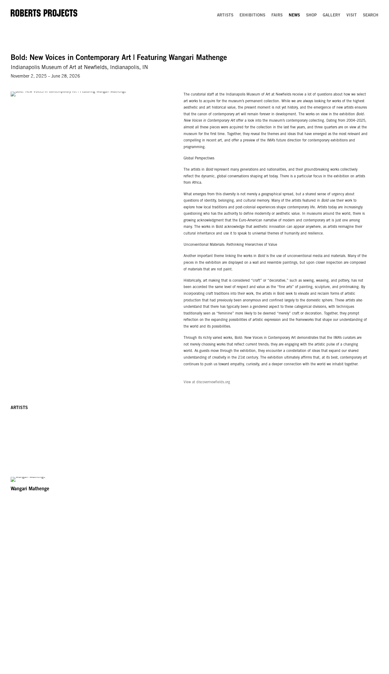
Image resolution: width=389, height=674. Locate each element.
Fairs (277, 15)
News (294, 15)
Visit (351, 15)
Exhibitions (252, 15)
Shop (311, 15)
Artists (225, 15)
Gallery (331, 15)
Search (370, 15)
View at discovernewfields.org (207, 382)
